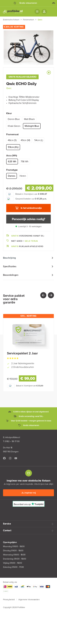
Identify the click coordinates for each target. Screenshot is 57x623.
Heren (23, 176)
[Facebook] (4, 458)
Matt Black (29, 119)
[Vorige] (43, 295)
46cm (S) (12, 140)
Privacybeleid (9, 599)
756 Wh (24, 161)
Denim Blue (14, 119)
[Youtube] (15, 458)
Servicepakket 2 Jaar (22, 353)
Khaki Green (14, 126)
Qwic (9, 88)
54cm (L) (38, 140)
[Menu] (37, 11)
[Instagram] (10, 458)
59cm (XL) (13, 147)
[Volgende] (51, 295)
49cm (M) (25, 140)
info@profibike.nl (12, 437)
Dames (11, 176)
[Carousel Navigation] (41, 295)
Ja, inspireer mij (28, 492)
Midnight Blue (32, 126)
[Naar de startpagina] (12, 11)
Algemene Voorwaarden (29, 599)
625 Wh (12, 161)
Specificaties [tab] (9, 266)
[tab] (28, 257)
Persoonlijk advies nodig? (28, 219)
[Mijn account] (44, 11)
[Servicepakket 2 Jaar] (28, 334)
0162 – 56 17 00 (12, 441)
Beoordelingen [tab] (10, 275)
